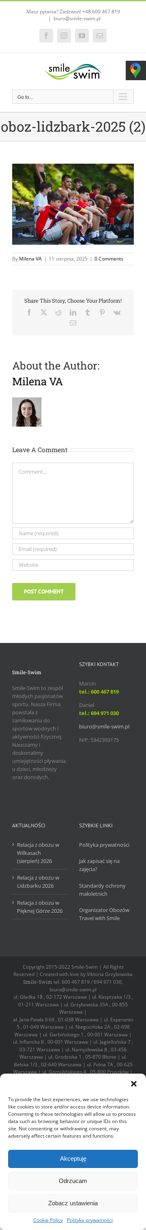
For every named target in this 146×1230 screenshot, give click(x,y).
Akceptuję (73, 1158)
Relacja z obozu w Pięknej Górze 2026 (39, 906)
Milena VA (30, 258)
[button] (134, 1084)
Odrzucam (73, 1180)
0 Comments (108, 258)
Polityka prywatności (90, 1220)
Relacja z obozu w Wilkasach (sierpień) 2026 (38, 853)
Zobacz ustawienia (73, 1203)
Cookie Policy (48, 1220)
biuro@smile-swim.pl (77, 18)
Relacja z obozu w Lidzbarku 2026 (38, 881)
